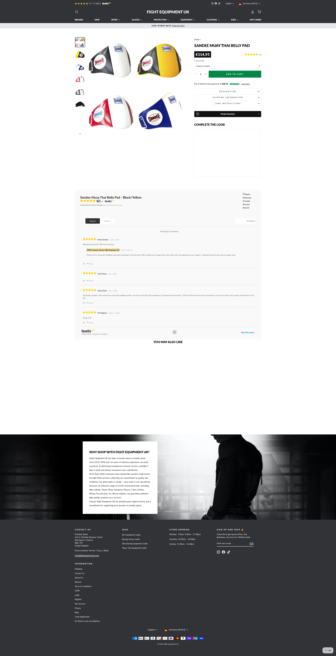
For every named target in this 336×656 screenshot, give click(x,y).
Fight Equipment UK (168, 12)
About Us (79, 578)
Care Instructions (228, 103)
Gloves (136, 19)
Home (197, 40)
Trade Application (82, 617)
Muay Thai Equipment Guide (134, 548)
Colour (199, 61)
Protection (160, 19)
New (97, 19)
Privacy (78, 608)
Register (78, 599)
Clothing (212, 19)
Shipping (78, 569)
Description (227, 91)
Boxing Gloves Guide (131, 539)
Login (77, 595)
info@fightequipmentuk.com (87, 555)
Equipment (187, 19)
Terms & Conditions (83, 586)
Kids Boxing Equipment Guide (135, 544)
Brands (79, 19)
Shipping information (227, 97)
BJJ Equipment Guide (131, 535)
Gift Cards (255, 19)
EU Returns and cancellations (87, 621)
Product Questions (228, 114)
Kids (233, 19)
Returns (78, 582)
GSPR (77, 591)
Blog (77, 612)
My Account (80, 604)
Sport (114, 19)
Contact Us (79, 573)
